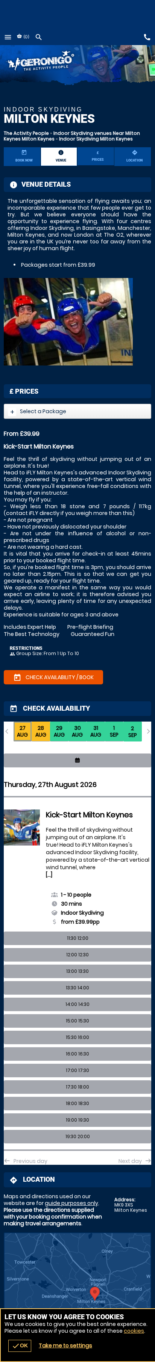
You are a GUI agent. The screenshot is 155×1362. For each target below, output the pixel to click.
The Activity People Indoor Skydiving (52, 62)
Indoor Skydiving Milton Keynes (96, 139)
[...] (49, 875)
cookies (134, 1331)
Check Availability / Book (53, 677)
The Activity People (26, 133)
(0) (25, 36)
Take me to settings (65, 1345)
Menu (8, 37)
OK (20, 1346)
